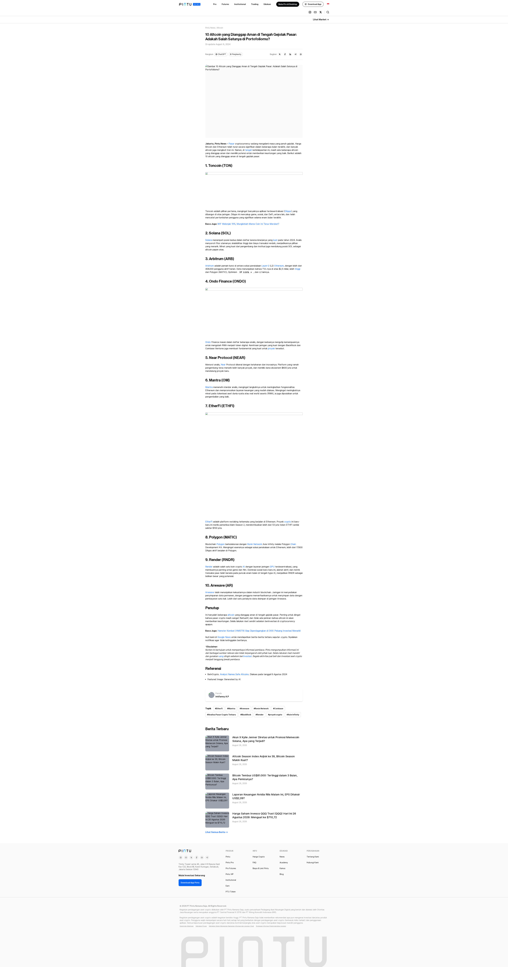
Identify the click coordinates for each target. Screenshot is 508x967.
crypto (287, 521)
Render (208, 566)
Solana (208, 240)
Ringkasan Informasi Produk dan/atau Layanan (271, 926)
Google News (224, 637)
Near (223, 364)
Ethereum (279, 266)
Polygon (221, 544)
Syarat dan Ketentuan (187, 926)
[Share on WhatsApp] (301, 54)
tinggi (297, 269)
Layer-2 (265, 266)
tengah (248, 150)
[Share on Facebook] (285, 54)
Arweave (209, 592)
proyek (271, 348)
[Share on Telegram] (295, 54)
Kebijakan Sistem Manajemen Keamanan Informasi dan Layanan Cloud (231, 926)
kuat (275, 240)
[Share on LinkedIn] (290, 54)
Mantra (209, 387)
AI (244, 566)
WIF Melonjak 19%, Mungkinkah (233, 224)
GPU (272, 566)
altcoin (231, 615)
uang (221, 656)
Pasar (231, 143)
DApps (288, 211)
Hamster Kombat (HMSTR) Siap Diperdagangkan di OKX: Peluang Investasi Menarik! (259, 631)
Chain (293, 544)
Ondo (208, 342)
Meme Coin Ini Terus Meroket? (264, 224)
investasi (247, 656)
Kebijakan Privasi (201, 926)
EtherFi (208, 521)
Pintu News (210, 28)
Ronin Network (254, 544)
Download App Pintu (190, 883)
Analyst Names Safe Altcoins (234, 674)
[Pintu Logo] (190, 4)
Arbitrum (209, 266)
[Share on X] (280, 54)
